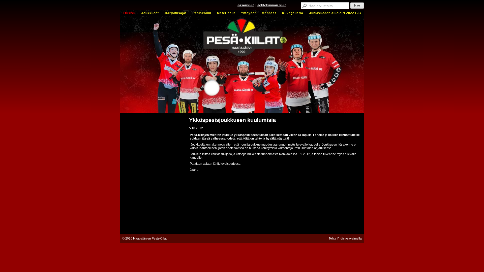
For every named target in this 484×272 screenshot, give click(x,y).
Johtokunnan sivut (271, 5)
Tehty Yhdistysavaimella (345, 238)
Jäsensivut (245, 5)
